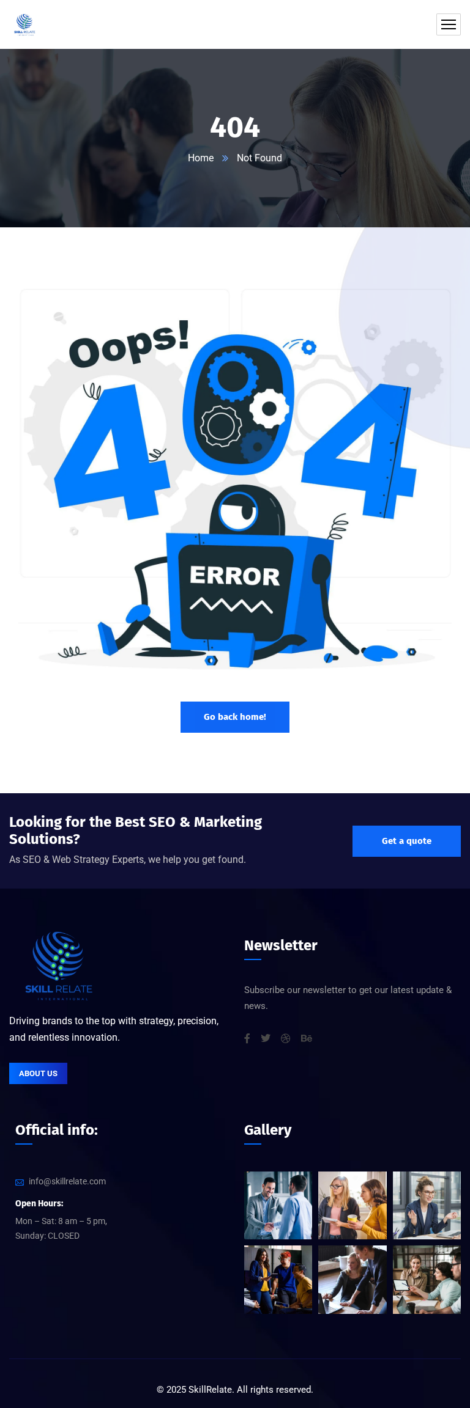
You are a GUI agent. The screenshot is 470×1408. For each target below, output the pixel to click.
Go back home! (235, 716)
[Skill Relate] (24, 24)
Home (201, 158)
